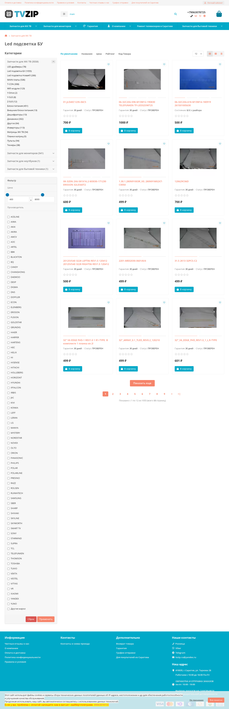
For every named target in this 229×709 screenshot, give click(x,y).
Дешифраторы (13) (17, 114)
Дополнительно (128, 637)
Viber (178, 648)
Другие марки (18, 608)
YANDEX (15, 598)
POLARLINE (16, 473)
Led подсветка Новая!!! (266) (21, 75)
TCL (12, 548)
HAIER (14, 332)
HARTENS (15, 342)
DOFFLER (15, 297)
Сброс (31, 619)
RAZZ (13, 483)
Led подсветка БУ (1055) (19, 71)
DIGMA (14, 287)
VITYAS (14, 583)
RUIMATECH (17, 493)
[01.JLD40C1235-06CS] (86, 79)
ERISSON (15, 312)
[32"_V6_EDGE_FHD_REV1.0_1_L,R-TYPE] (198, 317)
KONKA (14, 407)
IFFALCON (16, 387)
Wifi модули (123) (16, 88)
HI (12, 357)
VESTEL (14, 578)
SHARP (14, 508)
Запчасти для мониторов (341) (25, 153)
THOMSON (16, 558)
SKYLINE (15, 518)
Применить (45, 619)
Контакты (81, 2)
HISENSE (15, 362)
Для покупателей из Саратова (145, 2)
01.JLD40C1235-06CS (74, 102)
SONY (13, 533)
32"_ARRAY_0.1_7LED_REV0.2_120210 (139, 340)
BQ (12, 261)
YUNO (14, 603)
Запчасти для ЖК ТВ (20, 26)
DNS (13, 292)
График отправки (120, 2)
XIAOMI (14, 593)
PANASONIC (17, 457)
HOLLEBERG (17, 372)
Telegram (180, 652)
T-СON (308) (13, 84)
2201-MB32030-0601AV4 (132, 260)
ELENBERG (16, 307)
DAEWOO (15, 277)
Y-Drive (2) (12, 92)
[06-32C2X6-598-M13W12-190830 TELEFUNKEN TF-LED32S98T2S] (142, 79)
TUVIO (14, 568)
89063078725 (101, 704)
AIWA (13, 221)
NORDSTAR (16, 437)
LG (12, 422)
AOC (13, 241)
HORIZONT (16, 377)
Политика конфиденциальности (39, 2)
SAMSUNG (16, 498)
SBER (13, 503)
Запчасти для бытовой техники (199, 26)
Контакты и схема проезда (75, 643)
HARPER (15, 337)
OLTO (13, 447)
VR (12, 588)
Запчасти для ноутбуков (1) (23, 161)
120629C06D (182, 181)
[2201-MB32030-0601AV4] (142, 238)
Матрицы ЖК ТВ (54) (17, 131)
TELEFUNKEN (17, 553)
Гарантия (92, 26)
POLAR (14, 467)
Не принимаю (197, 700)
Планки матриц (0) (16, 136)
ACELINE (15, 216)
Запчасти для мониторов (57, 26)
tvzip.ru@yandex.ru (186, 657)
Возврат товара (125, 643)
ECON (14, 302)
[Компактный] (221, 54)
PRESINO (15, 478)
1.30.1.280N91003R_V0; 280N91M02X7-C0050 (141, 183)
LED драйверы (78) (16, 66)
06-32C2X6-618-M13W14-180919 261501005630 (193, 103)
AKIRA (14, 231)
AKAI (13, 226)
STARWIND (16, 538)
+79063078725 (196, 12)
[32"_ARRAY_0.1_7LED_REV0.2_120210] (142, 317)
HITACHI (15, 367)
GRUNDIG (15, 327)
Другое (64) (13, 123)
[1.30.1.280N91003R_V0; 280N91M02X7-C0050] (142, 159)
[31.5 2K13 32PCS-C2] (198, 238)
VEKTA (14, 573)
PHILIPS (15, 462)
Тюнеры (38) (13, 145)
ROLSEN (15, 488)
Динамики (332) (15, 118)
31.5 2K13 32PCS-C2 (186, 260)
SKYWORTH (16, 523)
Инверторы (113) (16, 127)
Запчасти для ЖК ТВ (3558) (23, 61)
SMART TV (16, 528)
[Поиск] (175, 14)
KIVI (13, 402)
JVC (12, 397)
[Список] (216, 54)
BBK (13, 251)
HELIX (14, 352)
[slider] (7, 194)
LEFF (13, 412)
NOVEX (14, 442)
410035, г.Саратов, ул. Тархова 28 (193, 670)
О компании (118, 26)
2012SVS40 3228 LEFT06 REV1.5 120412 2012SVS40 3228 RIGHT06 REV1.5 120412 (86, 262)
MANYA (14, 427)
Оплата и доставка (13, 2)
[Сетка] (210, 54)
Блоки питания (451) (17, 105)
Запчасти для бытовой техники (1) (27, 169)
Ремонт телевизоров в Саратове (155, 26)
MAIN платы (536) (16, 79)
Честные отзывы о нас (99, 2)
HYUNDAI (15, 382)
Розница (180, 643)
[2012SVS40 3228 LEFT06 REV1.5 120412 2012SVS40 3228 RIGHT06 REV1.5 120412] (86, 238)
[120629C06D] (198, 159)
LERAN (14, 417)
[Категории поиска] (64, 14)
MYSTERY (15, 432)
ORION (14, 452)
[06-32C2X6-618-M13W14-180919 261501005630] (198, 79)
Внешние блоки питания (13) (22, 110)
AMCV (14, 236)
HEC (13, 347)
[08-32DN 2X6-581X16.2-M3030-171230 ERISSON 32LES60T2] (86, 159)
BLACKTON (16, 256)
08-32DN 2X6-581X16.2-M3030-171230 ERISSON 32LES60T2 (84, 183)
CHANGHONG (18, 272)
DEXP (13, 282)
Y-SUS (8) (11, 97)
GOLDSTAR (16, 322)
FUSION (15, 317)
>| (179, 393)
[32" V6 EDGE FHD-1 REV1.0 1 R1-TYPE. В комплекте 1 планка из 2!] (86, 317)
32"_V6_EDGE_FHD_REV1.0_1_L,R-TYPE (196, 340)
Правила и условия (65, 2)
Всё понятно (216, 700)
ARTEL (14, 246)
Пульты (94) (13, 140)
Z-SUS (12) (12, 101)
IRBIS (13, 392)
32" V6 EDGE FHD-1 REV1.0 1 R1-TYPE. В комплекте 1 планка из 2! (85, 342)
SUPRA (14, 543)
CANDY (14, 266)
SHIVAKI (15, 513)
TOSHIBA (15, 563)
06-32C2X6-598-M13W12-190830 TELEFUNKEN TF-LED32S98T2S (137, 103)
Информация (15, 637)
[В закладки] (108, 64)
